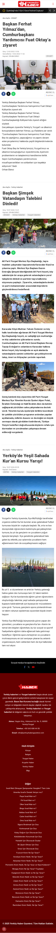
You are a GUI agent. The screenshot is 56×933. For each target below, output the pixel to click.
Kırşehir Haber (28, 762)
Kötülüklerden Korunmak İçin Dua (28, 837)
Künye (28, 750)
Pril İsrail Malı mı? (28, 800)
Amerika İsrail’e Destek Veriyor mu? (28, 792)
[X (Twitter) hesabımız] (28, 667)
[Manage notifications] (4, 929)
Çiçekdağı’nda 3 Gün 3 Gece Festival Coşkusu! (24, 11)
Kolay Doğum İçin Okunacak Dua (28, 833)
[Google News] (49, 95)
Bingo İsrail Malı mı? (28, 808)
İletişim (28, 754)
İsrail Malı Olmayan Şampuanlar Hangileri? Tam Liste (28, 788)
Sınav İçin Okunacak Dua (28, 849)
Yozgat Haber (28, 758)
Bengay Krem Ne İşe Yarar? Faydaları (28, 869)
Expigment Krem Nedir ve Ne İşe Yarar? (28, 873)
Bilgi (28, 771)
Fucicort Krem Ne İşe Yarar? (28, 853)
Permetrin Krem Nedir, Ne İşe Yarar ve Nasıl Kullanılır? (28, 865)
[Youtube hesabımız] (33, 667)
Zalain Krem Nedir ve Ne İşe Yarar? (28, 881)
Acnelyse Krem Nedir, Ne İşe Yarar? (28, 857)
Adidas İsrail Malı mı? (28, 812)
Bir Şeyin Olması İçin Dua (28, 845)
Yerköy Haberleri (19, 215)
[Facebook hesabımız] (24, 667)
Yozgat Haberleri (34, 215)
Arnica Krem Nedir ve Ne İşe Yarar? (28, 885)
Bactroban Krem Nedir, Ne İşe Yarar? (28, 905)
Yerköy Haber (28, 767)
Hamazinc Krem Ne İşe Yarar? (28, 901)
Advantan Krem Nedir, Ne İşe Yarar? (28, 861)
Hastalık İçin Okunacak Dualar (28, 841)
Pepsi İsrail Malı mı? (28, 796)
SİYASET (49, 56)
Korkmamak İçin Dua (28, 828)
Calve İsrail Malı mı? (28, 816)
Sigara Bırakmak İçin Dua (28, 824)
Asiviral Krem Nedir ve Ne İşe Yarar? (28, 889)
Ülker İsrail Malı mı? (28, 804)
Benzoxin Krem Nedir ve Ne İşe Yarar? (28, 897)
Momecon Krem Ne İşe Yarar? (28, 893)
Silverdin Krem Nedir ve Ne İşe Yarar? (28, 877)
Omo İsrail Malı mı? (28, 820)
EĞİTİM (6, 472)
